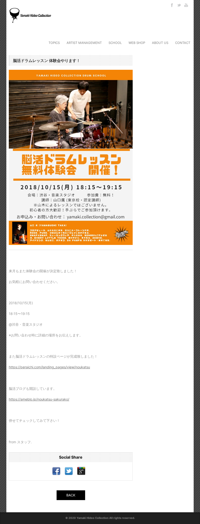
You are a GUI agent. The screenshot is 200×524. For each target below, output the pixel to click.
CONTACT (182, 43)
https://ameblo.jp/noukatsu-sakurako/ (39, 399)
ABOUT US (160, 43)
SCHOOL (115, 43)
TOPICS (54, 43)
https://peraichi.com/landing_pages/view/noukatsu (49, 367)
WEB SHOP (137, 43)
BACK (70, 495)
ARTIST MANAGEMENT (84, 43)
